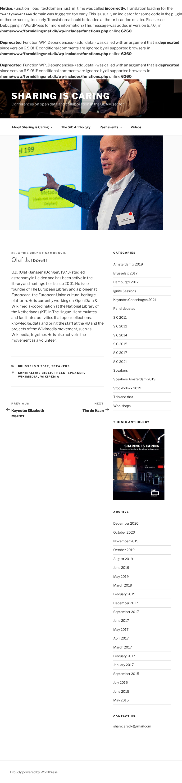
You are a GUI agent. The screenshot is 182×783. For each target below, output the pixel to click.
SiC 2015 (120, 344)
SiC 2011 (120, 317)
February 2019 (124, 594)
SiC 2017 (120, 353)
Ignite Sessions (124, 291)
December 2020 (126, 523)
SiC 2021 (120, 362)
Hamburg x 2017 (126, 282)
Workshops (122, 406)
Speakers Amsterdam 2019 (134, 379)
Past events (109, 127)
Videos (136, 127)
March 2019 (122, 585)
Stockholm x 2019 (127, 388)
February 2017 (124, 656)
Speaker (76, 372)
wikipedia (50, 376)
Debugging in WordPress (22, 25)
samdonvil (55, 253)
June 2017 (121, 620)
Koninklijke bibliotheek (42, 372)
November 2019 (125, 541)
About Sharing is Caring (30, 127)
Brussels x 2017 (33, 366)
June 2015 (121, 691)
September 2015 (126, 674)
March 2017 (122, 647)
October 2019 (124, 550)
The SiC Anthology (76, 127)
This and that (123, 397)
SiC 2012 (120, 326)
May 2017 (120, 629)
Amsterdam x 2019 (128, 264)
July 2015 (120, 682)
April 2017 (121, 638)
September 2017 (126, 612)
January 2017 (123, 665)
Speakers (60, 366)
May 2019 (121, 576)
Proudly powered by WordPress (34, 772)
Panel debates (124, 308)
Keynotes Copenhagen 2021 (134, 300)
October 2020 (124, 532)
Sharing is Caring (60, 96)
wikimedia (28, 376)
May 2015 (121, 700)
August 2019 (123, 559)
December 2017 (125, 603)
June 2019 (121, 568)
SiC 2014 (120, 335)
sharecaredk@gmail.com (132, 726)
